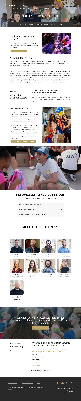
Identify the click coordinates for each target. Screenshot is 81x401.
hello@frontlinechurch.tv (39, 357)
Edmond (31, 24)
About (12, 8)
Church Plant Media (69, 393)
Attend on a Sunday (23, 8)
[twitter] (72, 383)
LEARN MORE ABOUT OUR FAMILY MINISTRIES (23, 141)
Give (72, 8)
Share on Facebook (36, 370)
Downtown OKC (23, 24)
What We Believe (27, 382)
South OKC (54, 24)
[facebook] (58, 383)
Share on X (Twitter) (46, 370)
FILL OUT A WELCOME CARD (19, 51)
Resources (57, 8)
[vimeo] (67, 383)
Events (66, 8)
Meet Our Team (12, 382)
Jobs (38, 382)
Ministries (48, 8)
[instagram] (62, 383)
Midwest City (39, 24)
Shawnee (46, 24)
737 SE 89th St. (36, 362)
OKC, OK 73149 (36, 365)
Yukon (60, 24)
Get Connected (37, 8)
